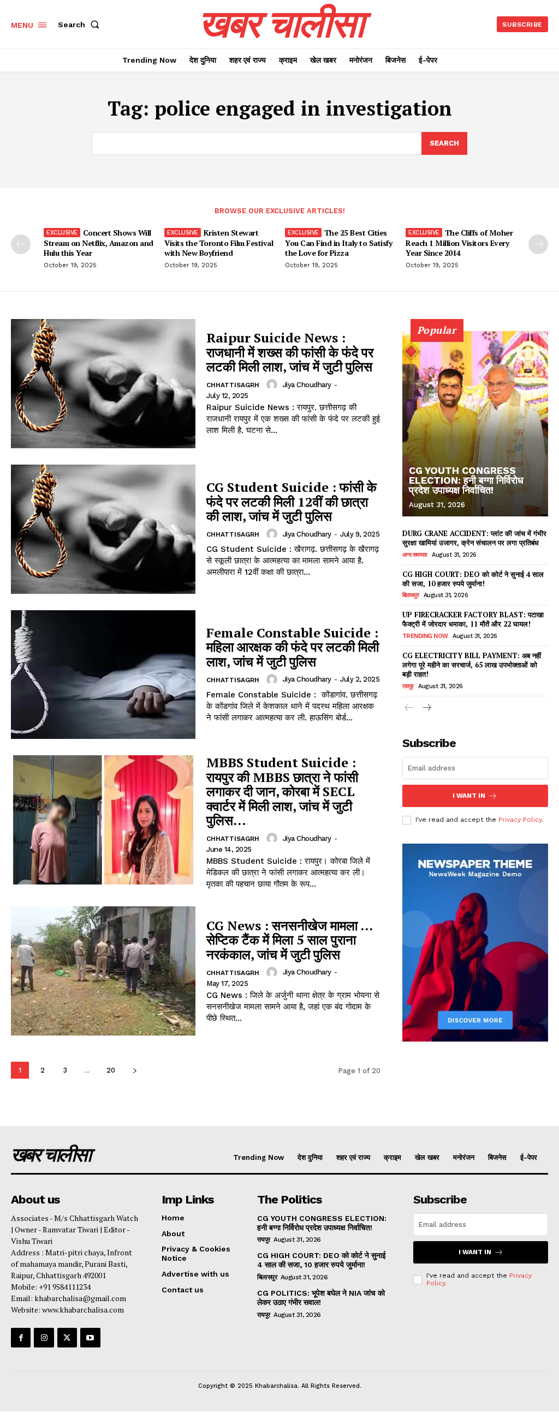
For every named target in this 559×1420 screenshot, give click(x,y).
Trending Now (425, 636)
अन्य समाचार (414, 554)
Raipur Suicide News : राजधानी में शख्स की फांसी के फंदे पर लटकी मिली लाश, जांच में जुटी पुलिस (289, 352)
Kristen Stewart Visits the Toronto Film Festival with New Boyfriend (218, 242)
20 (110, 1070)
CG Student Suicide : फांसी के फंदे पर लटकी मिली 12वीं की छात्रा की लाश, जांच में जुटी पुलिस (291, 501)
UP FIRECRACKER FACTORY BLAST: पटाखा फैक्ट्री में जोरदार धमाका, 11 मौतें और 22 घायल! (473, 619)
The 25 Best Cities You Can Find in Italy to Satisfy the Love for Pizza (338, 242)
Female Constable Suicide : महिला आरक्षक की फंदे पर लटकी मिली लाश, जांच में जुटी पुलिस (292, 647)
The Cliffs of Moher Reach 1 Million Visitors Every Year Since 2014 (459, 242)
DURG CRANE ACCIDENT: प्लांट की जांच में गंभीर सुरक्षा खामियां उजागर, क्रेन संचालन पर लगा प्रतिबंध (474, 537)
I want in (469, 795)
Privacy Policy (520, 819)
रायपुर (408, 686)
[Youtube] (90, 1337)
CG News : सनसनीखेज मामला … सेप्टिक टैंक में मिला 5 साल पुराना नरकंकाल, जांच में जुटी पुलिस (289, 940)
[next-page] (538, 244)
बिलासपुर (410, 595)
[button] (81, 24)
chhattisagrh (232, 385)
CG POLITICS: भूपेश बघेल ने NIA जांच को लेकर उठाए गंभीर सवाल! (321, 1298)
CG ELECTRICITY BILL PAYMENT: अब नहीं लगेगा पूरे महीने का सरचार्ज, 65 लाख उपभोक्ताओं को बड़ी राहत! (471, 665)
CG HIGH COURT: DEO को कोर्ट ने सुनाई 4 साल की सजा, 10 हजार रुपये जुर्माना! (473, 578)
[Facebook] (21, 1337)
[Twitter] (67, 1337)
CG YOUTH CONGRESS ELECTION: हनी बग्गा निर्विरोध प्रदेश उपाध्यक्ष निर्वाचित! (466, 480)
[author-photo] (273, 384)
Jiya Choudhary (307, 385)
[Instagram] (43, 1337)
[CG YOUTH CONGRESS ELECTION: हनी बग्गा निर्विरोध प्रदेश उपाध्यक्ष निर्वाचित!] (475, 423)
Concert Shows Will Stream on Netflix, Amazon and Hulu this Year (98, 242)
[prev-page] (21, 244)
